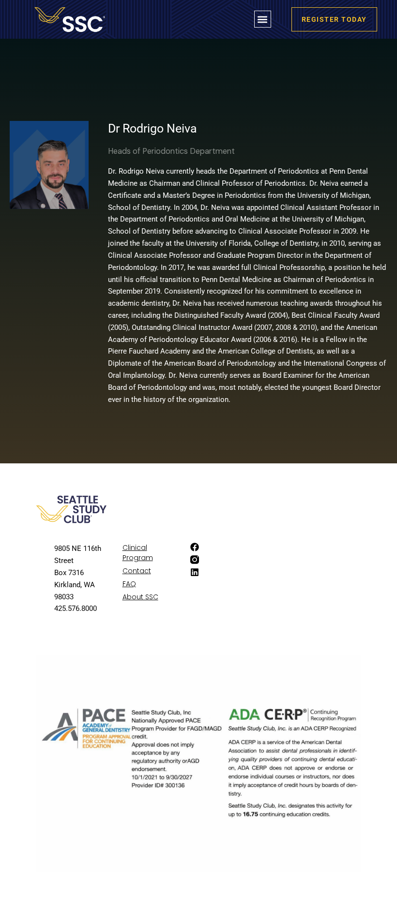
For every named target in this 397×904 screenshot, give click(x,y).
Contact (136, 571)
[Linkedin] (194, 572)
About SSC (140, 597)
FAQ (129, 584)
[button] (262, 19)
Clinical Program (137, 553)
